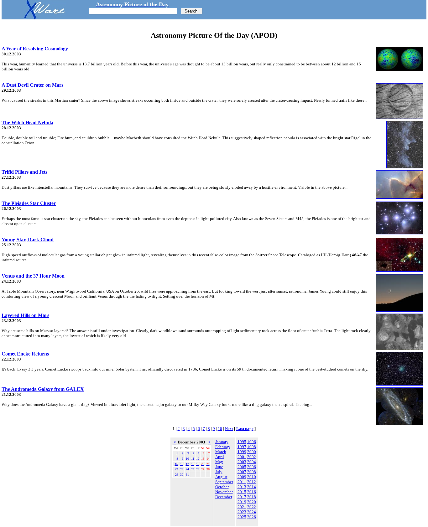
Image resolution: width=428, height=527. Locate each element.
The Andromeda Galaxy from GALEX (43, 389)
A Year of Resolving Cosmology (35, 48)
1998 (251, 446)
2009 (241, 476)
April (219, 456)
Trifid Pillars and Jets (24, 172)
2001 (241, 456)
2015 (241, 491)
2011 (241, 481)
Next (229, 428)
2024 (251, 511)
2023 (241, 511)
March (220, 451)
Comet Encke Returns (25, 353)
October (222, 486)
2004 (251, 461)
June (219, 466)
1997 (241, 446)
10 (220, 428)
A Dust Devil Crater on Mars (32, 85)
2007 (241, 471)
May (219, 461)
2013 (241, 486)
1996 (251, 441)
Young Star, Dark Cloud (28, 239)
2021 (241, 506)
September (224, 481)
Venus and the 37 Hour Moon (33, 276)
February (222, 446)
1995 (241, 441)
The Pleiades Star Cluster (29, 203)
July (218, 471)
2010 (251, 476)
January (221, 441)
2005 (241, 466)
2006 (251, 466)
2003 (241, 461)
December (223, 496)
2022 (251, 506)
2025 (241, 516)
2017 (241, 496)
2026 (251, 516)
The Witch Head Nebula (27, 122)
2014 (251, 486)
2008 (251, 471)
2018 (251, 496)
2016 (251, 491)
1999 (241, 451)
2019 (241, 501)
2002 (251, 456)
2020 (251, 501)
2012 (251, 481)
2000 (251, 451)
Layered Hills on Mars (25, 315)
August (221, 476)
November (224, 491)
